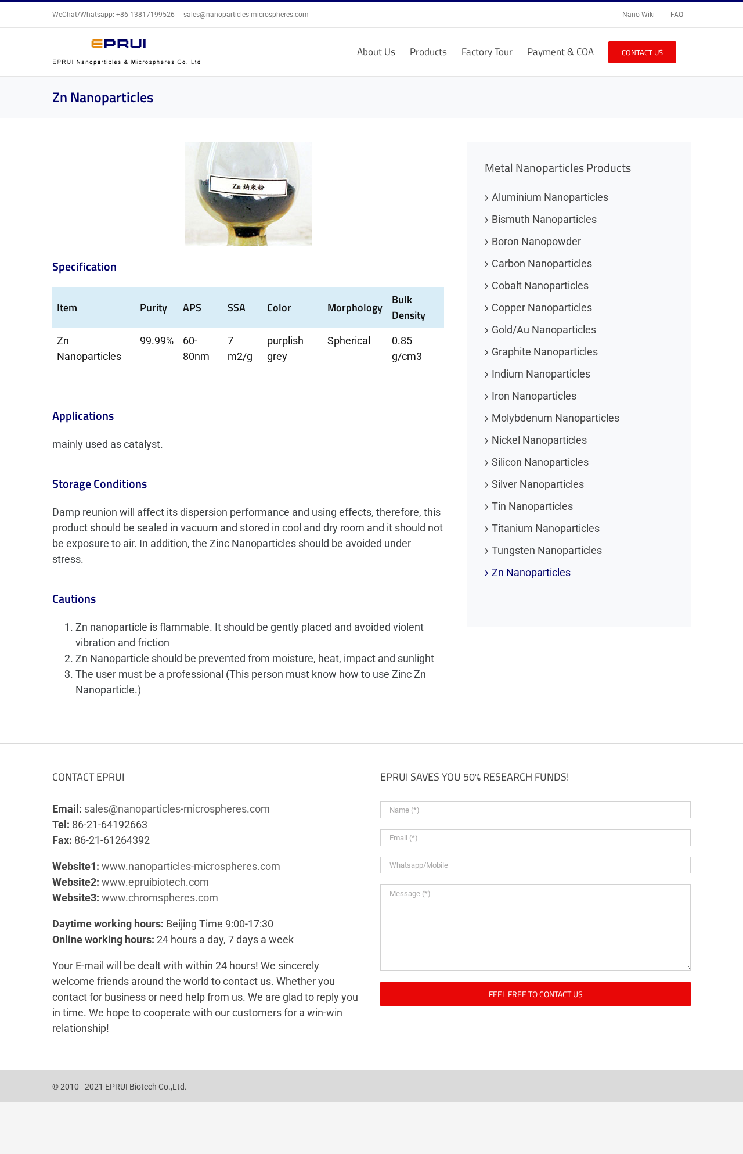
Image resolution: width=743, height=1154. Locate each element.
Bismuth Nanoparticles (544, 219)
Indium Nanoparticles (541, 374)
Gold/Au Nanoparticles (544, 329)
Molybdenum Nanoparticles (555, 418)
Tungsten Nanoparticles (547, 550)
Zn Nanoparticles (531, 572)
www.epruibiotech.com (155, 882)
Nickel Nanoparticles (539, 440)
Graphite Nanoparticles (545, 352)
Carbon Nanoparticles (542, 263)
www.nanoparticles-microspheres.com (191, 866)
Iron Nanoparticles (534, 396)
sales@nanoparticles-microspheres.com (246, 14)
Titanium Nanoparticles (546, 528)
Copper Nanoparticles (542, 307)
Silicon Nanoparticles (540, 462)
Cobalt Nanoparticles (540, 285)
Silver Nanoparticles (538, 484)
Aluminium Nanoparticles (550, 197)
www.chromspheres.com (160, 897)
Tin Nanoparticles (532, 506)
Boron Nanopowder (536, 241)
